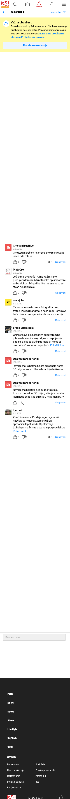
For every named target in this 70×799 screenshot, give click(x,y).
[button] (14, 4)
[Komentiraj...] (34, 637)
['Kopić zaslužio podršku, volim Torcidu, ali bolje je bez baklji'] (3, 12)
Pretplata (40, 764)
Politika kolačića (15, 781)
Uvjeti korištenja (15, 770)
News (11, 702)
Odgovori (60, 262)
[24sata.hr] (4, 4)
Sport (11, 711)
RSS (37, 781)
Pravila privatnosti (45, 770)
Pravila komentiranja (35, 45)
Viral (10, 746)
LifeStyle (12, 729)
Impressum (13, 764)
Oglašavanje (13, 775)
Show (11, 720)
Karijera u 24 (14, 787)
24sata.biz (41, 775)
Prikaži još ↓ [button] (57, 345)
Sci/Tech (12, 738)
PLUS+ (11, 693)
